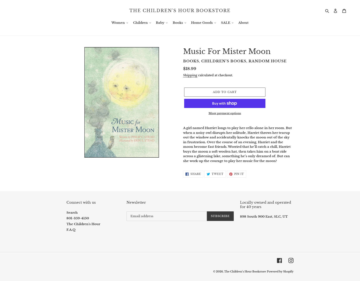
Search (72, 213)
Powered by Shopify (280, 271)
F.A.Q (70, 230)
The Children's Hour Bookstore (180, 10)
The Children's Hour (83, 224)
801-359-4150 (77, 218)
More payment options (225, 113)
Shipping (190, 75)
